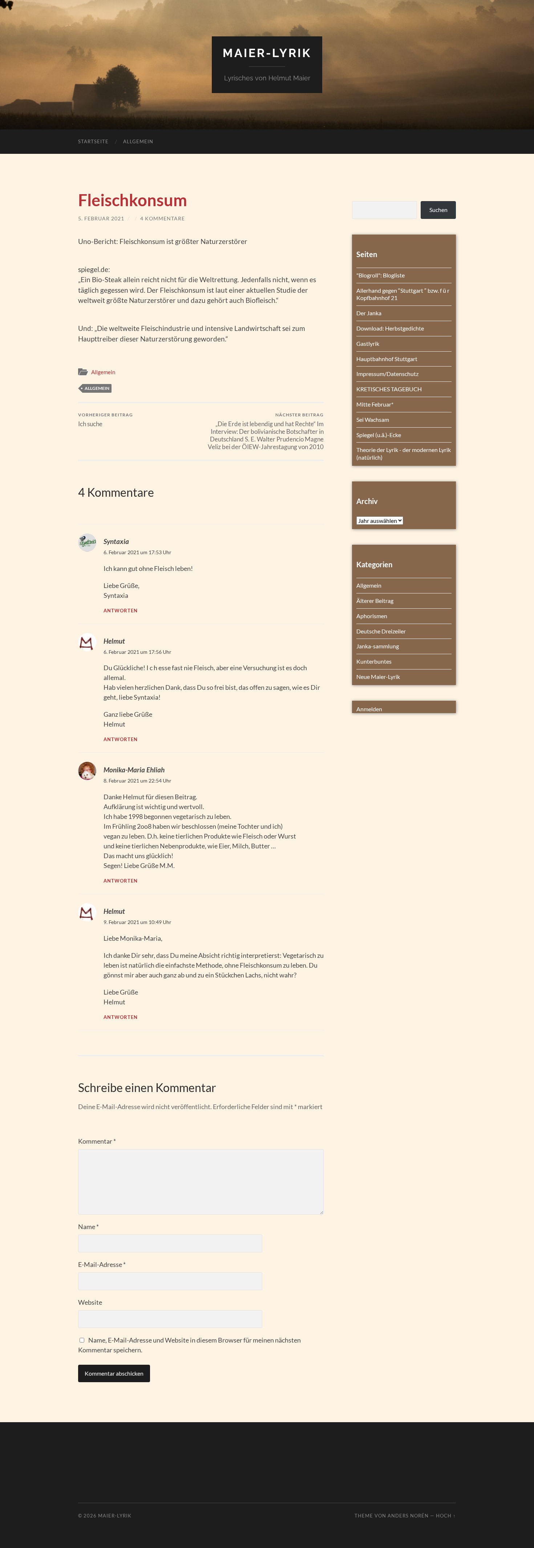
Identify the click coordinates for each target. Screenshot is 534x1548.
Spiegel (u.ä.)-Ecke (378, 434)
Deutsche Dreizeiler (381, 631)
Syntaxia (116, 541)
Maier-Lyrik (267, 53)
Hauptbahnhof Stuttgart (386, 358)
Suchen (438, 209)
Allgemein (138, 141)
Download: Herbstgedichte (390, 328)
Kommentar (97, 1141)
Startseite (93, 141)
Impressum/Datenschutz (387, 373)
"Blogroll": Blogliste (380, 275)
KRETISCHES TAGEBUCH (389, 388)
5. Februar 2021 (101, 218)
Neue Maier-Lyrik (378, 676)
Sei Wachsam (372, 419)
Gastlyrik (367, 343)
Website (90, 1302)
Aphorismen (371, 615)
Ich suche (105, 420)
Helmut (114, 641)
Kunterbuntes (374, 661)
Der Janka (368, 312)
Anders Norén (408, 1516)
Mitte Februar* (374, 404)
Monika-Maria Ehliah (134, 769)
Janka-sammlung (377, 646)
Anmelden (369, 708)
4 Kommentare (162, 218)
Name (88, 1227)
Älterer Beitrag (374, 600)
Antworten (121, 610)
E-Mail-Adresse (102, 1264)
